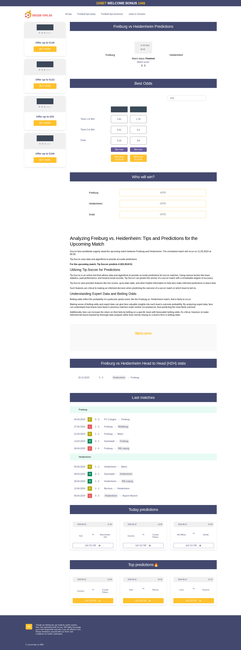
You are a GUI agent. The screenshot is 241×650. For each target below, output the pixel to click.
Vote (163, 192)
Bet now (119, 149)
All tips (68, 14)
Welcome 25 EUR (138, 158)
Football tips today (86, 14)
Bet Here (45, 49)
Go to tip (90, 545)
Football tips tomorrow (112, 14)
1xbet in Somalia (137, 14)
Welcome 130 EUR (119, 158)
